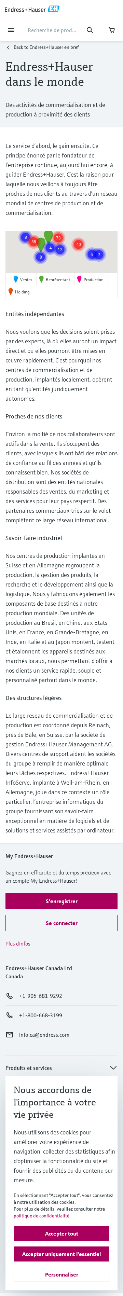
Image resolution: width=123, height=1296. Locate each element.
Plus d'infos (17, 943)
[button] (58, 238)
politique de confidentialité (41, 1216)
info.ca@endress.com (44, 1034)
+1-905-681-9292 (40, 995)
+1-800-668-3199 (40, 1015)
